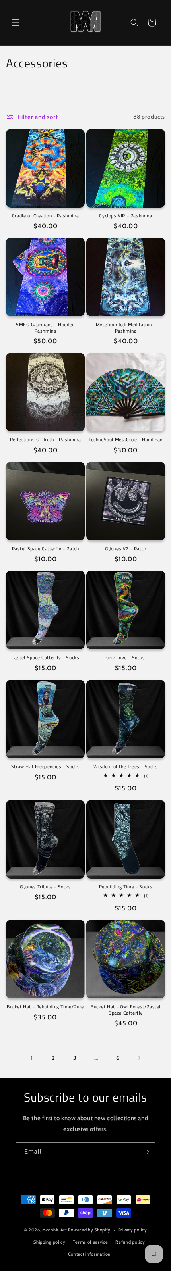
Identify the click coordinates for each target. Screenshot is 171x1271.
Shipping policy (49, 1242)
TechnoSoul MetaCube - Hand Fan (126, 439)
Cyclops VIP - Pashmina (125, 216)
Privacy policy (132, 1230)
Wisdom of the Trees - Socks (125, 766)
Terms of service (90, 1242)
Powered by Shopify (89, 1230)
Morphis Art (54, 1230)
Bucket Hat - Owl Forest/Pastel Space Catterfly (126, 1010)
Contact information (89, 1254)
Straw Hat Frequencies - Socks (45, 766)
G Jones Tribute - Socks (45, 887)
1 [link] (32, 1057)
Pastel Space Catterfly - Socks (46, 657)
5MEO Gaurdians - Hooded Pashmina (45, 327)
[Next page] (139, 1058)
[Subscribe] (146, 1151)
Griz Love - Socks (125, 657)
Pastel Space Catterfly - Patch (45, 549)
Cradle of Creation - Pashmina (45, 216)
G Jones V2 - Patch (125, 549)
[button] (16, 22)
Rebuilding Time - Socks (126, 887)
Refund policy (130, 1242)
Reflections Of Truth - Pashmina (45, 439)
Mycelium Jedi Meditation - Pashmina (126, 327)
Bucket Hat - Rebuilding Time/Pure (45, 1007)
